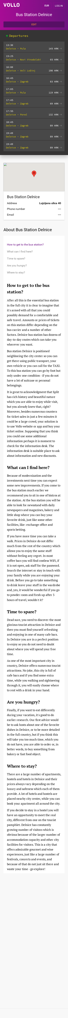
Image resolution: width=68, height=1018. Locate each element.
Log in (59, 5)
